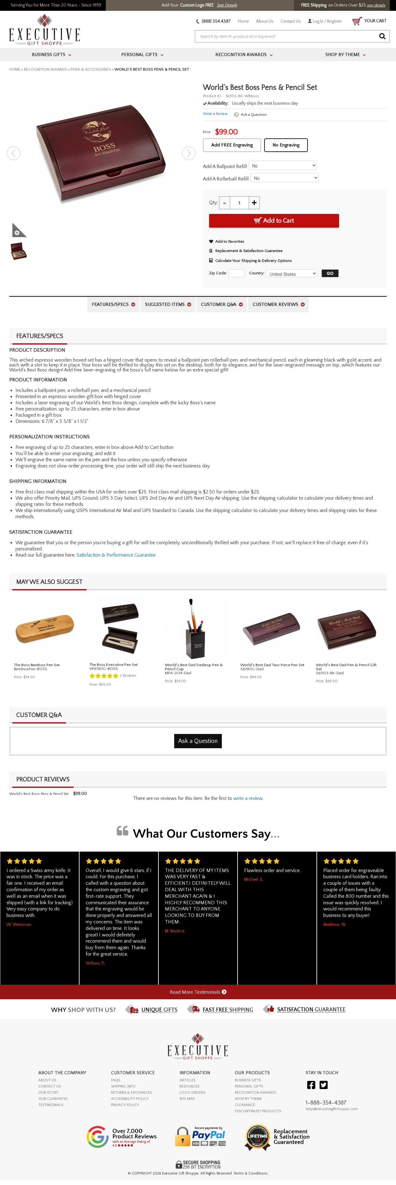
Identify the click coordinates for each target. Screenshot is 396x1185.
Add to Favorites (229, 241)
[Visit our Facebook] (311, 1085)
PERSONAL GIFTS (249, 1086)
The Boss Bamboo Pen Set (37, 665)
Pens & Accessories (91, 69)
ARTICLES (187, 1080)
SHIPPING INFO (123, 1086)
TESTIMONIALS (50, 1105)
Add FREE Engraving (232, 145)
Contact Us (291, 21)
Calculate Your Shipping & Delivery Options (253, 260)
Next (188, 153)
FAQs (115, 1080)
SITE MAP (187, 1099)
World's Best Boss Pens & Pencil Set (39, 794)
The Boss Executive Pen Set (113, 664)
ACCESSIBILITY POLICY (129, 1099)
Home (243, 21)
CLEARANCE (245, 1105)
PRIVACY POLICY (125, 1105)
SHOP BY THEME (248, 1099)
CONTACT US (49, 1086)
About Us (264, 21)
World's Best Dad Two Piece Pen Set (272, 665)
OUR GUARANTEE (53, 1099)
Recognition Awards (45, 69)
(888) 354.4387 (216, 21)
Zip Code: (218, 273)
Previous (13, 153)
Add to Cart (278, 220)
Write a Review (215, 114)
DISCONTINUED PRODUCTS (258, 1111)
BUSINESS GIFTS (248, 1080)
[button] (328, 273)
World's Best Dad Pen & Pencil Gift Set (346, 667)
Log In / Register (327, 21)
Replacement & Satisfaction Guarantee (248, 251)
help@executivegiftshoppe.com (332, 1109)
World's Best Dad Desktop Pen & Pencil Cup (194, 667)
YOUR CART (375, 21)
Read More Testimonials (196, 992)
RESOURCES (189, 1086)
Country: (257, 273)
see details (376, 5)
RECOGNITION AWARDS (255, 1093)
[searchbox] (292, 36)
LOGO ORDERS (192, 1093)
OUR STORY (48, 1093)
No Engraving (286, 145)
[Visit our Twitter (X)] (323, 1085)
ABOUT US (47, 1080)
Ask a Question (254, 115)
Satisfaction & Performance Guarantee (116, 555)
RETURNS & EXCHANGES (131, 1093)
